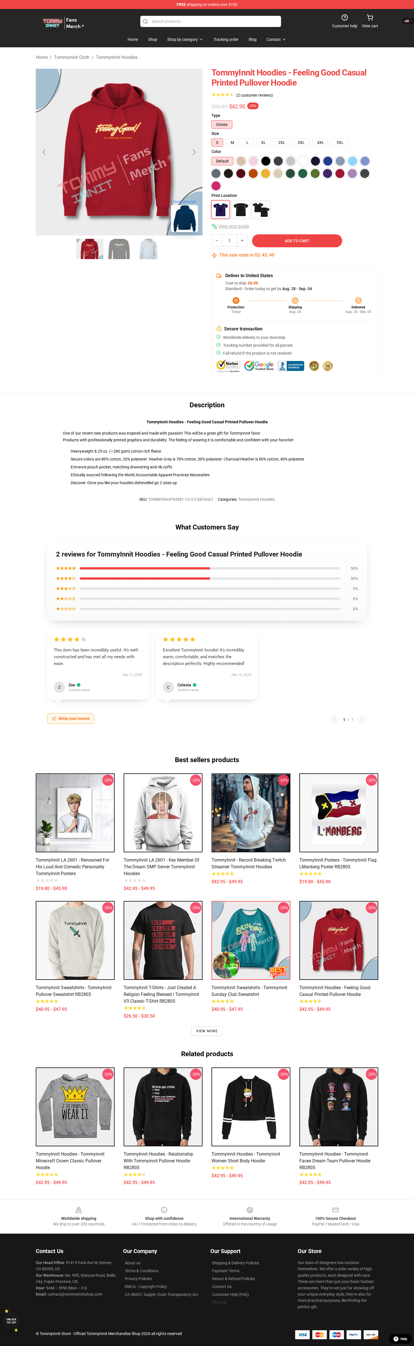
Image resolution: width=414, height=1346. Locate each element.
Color (216, 151)
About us (133, 1263)
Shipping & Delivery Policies (235, 1263)
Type (216, 115)
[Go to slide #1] (89, 249)
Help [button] (403, 1339)
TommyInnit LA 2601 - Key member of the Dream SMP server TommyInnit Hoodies (161, 866)
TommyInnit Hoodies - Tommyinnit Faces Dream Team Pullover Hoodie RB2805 (334, 1160)
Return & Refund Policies (233, 1278)
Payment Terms (225, 1271)
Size (215, 133)
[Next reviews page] (362, 720)
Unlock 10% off (11, 1321)
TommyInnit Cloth (72, 57)
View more (207, 1031)
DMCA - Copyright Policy (146, 1286)
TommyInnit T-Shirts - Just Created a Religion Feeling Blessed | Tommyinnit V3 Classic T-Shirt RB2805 (161, 994)
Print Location (224, 195)
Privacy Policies (138, 1278)
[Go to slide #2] (119, 249)
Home (42, 57)
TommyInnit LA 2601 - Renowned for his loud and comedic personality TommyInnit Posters (72, 866)
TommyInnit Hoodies (116, 57)
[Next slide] (194, 152)
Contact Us (222, 1286)
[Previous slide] (44, 152)
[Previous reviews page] (335, 720)
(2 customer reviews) (254, 95)
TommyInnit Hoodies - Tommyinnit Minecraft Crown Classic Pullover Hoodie (70, 1160)
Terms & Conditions (142, 1271)
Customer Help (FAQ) (230, 1294)
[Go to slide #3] (148, 249)
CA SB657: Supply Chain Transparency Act (161, 1294)
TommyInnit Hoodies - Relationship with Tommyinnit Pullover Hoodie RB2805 (158, 1160)
